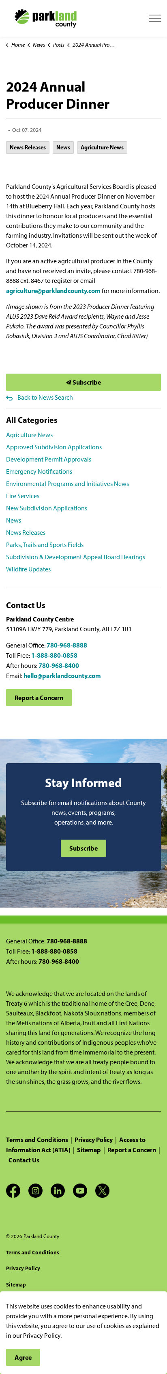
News (63, 147)
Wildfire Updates (28, 569)
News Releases (28, 147)
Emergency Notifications (39, 471)
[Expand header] (155, 18)
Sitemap (89, 1150)
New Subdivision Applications (46, 508)
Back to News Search (45, 397)
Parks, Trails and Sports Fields (45, 545)
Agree (23, 1357)
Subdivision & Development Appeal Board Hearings (75, 557)
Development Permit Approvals (48, 459)
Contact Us (24, 1160)
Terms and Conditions (37, 1140)
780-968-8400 (59, 665)
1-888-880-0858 (54, 655)
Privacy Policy (94, 1140)
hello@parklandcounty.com (62, 676)
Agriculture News (102, 147)
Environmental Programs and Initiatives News (67, 484)
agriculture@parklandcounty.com (53, 291)
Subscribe (86, 382)
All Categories (32, 420)
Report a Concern (39, 698)
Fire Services (22, 496)
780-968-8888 (67, 645)
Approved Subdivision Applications (54, 447)
